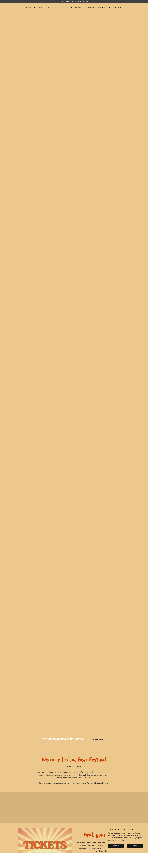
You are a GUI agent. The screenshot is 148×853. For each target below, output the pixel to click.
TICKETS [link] (65, 7)
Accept (134, 845)
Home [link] (28, 7)
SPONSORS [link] (91, 7)
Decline (116, 845)
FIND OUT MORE (97, 739)
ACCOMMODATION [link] (77, 7)
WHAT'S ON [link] (38, 7)
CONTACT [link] (101, 7)
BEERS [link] (48, 7)
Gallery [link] (118, 7)
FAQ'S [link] (110, 7)
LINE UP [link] (56, 7)
